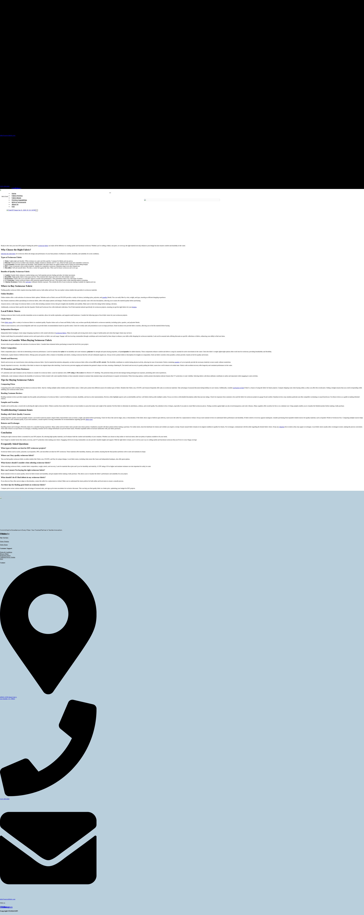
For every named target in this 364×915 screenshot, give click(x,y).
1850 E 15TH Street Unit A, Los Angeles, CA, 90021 (8, 698)
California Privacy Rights (7, 557)
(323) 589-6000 (4, 186)
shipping (281, 427)
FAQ (13, 207)
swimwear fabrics (60, 333)
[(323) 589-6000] (23, 183)
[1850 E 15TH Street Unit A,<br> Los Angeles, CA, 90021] (48, 694)
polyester (28, 282)
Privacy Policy (4, 554)
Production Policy (5, 555)
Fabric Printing (17, 196)
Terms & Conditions (6, 552)
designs (134, 307)
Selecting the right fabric (8, 254)
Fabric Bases (16, 198)
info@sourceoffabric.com (7, 135)
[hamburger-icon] (110, 192)
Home (14, 194)
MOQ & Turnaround (19, 202)
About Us (15, 204)
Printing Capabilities (19, 200)
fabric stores (9, 322)
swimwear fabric (43, 245)
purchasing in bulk (238, 388)
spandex (104, 297)
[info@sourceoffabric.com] (66, 132)
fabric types (89, 419)
